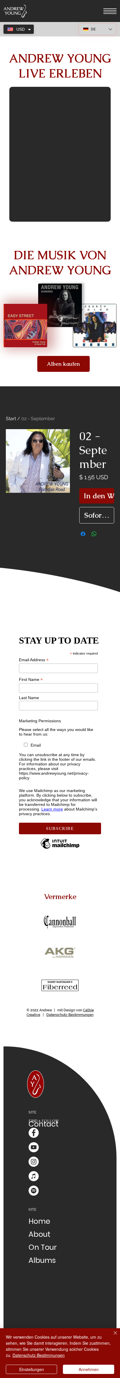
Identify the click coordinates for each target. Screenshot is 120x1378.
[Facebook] (34, 1133)
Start (11, 418)
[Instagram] (34, 1162)
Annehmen (89, 1369)
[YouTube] (34, 1147)
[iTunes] (34, 1176)
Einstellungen (31, 1369)
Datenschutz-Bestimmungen (69, 1015)
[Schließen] (112, 1336)
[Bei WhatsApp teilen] (94, 533)
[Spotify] (34, 1191)
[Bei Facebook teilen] (83, 533)
